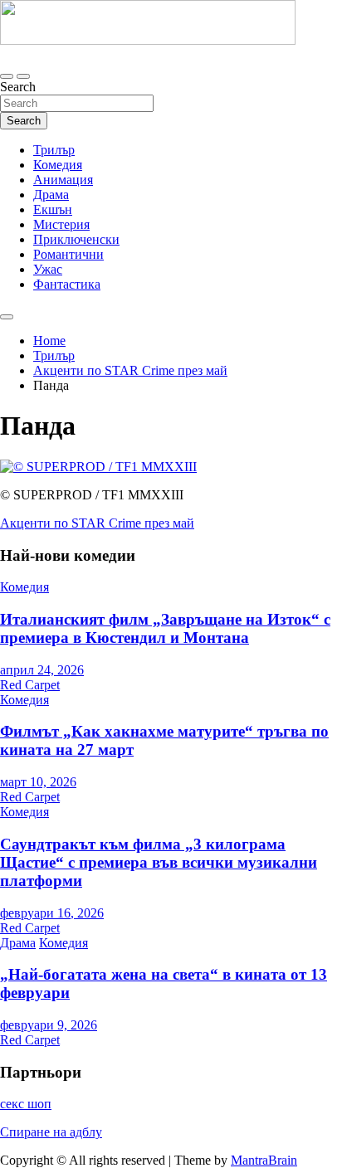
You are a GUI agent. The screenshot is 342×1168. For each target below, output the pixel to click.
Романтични (68, 254)
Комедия (57, 165)
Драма (51, 194)
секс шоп (25, 1104)
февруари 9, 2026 (48, 1025)
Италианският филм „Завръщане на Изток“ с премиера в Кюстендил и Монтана (165, 628)
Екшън (52, 209)
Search (18, 87)
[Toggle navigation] (6, 76)
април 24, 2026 (42, 670)
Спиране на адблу (51, 1132)
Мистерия (61, 224)
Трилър (54, 150)
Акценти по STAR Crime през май (97, 523)
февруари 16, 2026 (52, 913)
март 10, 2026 (38, 782)
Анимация (63, 180)
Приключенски (76, 239)
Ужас (47, 269)
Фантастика (66, 284)
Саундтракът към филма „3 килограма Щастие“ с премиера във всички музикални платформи (158, 862)
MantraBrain (264, 1160)
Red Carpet (30, 685)
